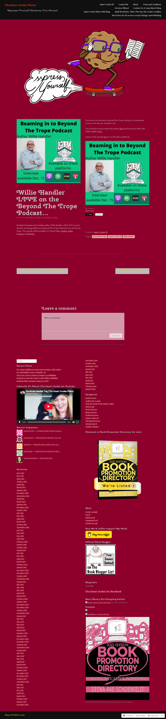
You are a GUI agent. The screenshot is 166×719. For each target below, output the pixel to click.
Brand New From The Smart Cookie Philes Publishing (37, 378)
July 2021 (20, 553)
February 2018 (22, 668)
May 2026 (20, 476)
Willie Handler (128, 237)
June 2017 (20, 687)
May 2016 (89, 378)
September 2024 (23, 496)
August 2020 (21, 582)
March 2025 (21, 487)
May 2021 (20, 556)
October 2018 (22, 645)
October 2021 (22, 547)
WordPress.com (91, 523)
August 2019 (21, 616)
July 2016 (88, 372)
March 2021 (21, 562)
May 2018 (20, 659)
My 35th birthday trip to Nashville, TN (31, 372)
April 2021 (20, 559)
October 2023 (22, 510)
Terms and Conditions (152, 4)
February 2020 (22, 599)
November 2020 (23, 573)
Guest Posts (89, 407)
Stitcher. (31, 234)
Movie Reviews (91, 410)
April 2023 (20, 519)
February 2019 (22, 633)
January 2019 (22, 636)
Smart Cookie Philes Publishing (97, 12)
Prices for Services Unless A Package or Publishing (36, 375)
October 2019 (22, 610)
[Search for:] (27, 361)
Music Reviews (91, 412)
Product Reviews (91, 415)
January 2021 (22, 567)
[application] (49, 407)
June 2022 (20, 533)
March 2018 (21, 665)
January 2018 (22, 670)
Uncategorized (91, 424)
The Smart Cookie (50, 217)
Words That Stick (46, 458)
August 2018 (21, 650)
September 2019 (23, 613)
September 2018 (23, 647)
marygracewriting (30, 458)
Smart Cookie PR (107, 4)
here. (100, 132)
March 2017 (21, 696)
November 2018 (23, 642)
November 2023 (23, 507)
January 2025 (22, 490)
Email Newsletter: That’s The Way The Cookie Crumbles (138, 12)
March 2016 (89, 383)
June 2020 (20, 587)
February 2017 (22, 699)
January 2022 (22, 545)
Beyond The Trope (99, 237)
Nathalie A (27, 445)
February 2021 (22, 565)
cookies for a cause (93, 401)
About (135, 4)
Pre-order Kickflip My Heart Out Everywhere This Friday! (39, 370)
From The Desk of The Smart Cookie (99, 404)
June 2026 (20, 473)
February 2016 (90, 386)
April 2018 (20, 662)
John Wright (28, 451)
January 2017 (22, 702)
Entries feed (90, 518)
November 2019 (23, 607)
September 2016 (91, 366)
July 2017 (20, 685)
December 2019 (23, 605)
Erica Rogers (28, 438)
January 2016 (90, 389)
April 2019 (20, 628)
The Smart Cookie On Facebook (103, 591)
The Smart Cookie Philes (20, 5)
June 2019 (20, 622)
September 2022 (23, 527)
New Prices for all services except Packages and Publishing (136, 15)
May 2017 (20, 690)
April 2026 (20, 479)
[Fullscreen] (77, 422)
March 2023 (21, 522)
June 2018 (20, 656)
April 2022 (20, 539)
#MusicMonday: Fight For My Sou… (47, 445)
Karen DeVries (29, 431)
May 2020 (20, 590)
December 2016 (23, 705)
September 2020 (23, 579)
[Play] (20, 422)
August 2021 (21, 550)
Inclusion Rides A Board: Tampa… (49, 431)
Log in (87, 515)
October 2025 (22, 482)
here (122, 129)
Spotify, (64, 231)
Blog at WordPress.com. (15, 715)
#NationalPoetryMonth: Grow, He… (49, 438)
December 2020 (23, 570)
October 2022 (22, 525)
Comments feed (91, 520)
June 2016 (89, 375)
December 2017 (23, 673)
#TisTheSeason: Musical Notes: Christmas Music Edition (42, 271)
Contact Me (123, 4)
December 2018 (23, 639)
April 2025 (20, 485)
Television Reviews (92, 421)
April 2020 (20, 593)
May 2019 (20, 625)
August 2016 (90, 369)
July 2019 (20, 619)
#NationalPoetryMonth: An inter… (47, 451)
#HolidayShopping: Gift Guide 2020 (132, 271)
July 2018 (20, 653)
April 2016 (89, 381)
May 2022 (20, 536)
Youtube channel (92, 427)
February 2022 (22, 542)
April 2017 (20, 693)
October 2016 (90, 363)
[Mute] (73, 422)
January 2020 (22, 602)
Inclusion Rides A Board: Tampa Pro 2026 (33, 381)
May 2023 (20, 516)
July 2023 (20, 513)
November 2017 (23, 676)
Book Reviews (90, 398)
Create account (91, 512)
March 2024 (21, 502)
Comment (116, 336)
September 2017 (23, 682)
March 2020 (21, 596)
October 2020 (22, 576)
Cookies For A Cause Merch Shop (147, 8)
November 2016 (91, 361)
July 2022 (20, 530)
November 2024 (23, 493)
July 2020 (20, 585)
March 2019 (21, 630)
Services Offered (122, 8)
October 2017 (22, 679)
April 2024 (20, 499)
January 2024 (22, 505)
